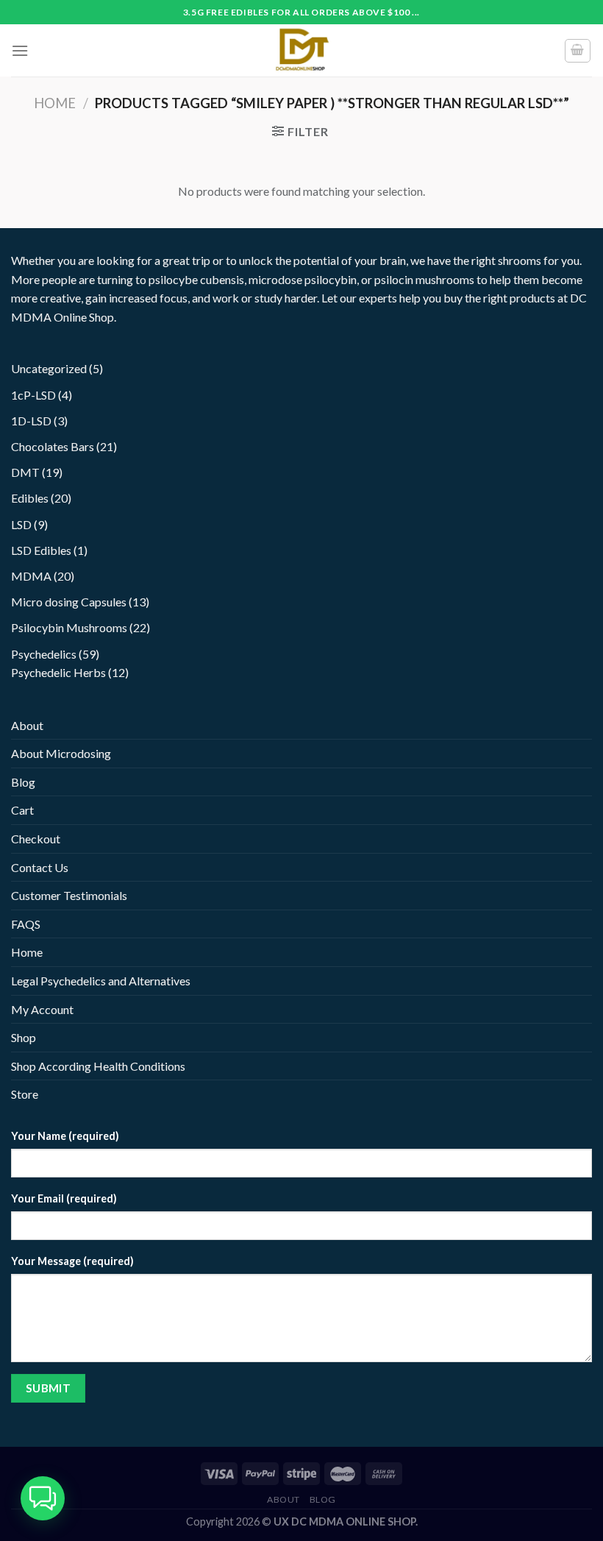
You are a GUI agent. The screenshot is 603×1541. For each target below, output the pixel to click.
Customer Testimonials (69, 895)
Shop (23, 1037)
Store (24, 1094)
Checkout (35, 839)
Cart (22, 810)
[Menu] (20, 50)
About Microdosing (61, 753)
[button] (43, 1498)
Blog (23, 782)
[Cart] (578, 51)
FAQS (25, 924)
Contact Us (39, 867)
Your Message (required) (72, 1261)
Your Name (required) (65, 1136)
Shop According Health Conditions (98, 1066)
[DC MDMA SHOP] (301, 50)
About (27, 725)
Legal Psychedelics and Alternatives (100, 981)
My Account (42, 1009)
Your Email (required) (64, 1198)
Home (55, 103)
